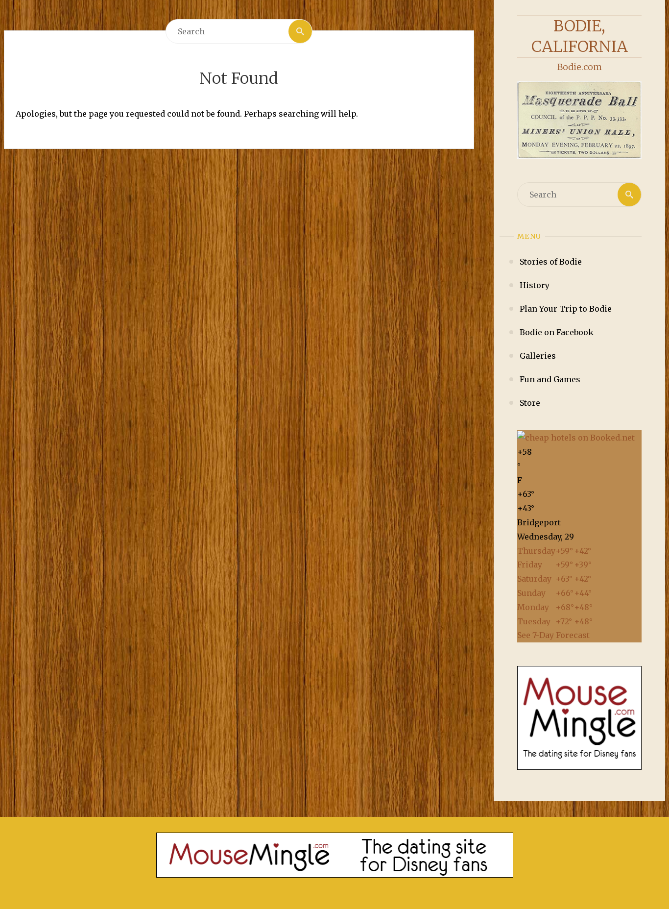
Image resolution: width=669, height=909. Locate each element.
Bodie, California (579, 36)
